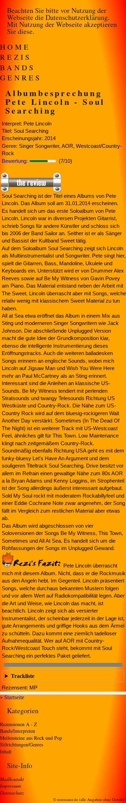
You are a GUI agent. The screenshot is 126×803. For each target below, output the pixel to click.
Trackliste (22, 676)
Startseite (14, 697)
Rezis (16, 57)
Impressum (10, 785)
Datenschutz (12, 792)
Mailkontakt (12, 779)
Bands (18, 67)
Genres (21, 77)
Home (15, 47)
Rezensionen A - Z (18, 724)
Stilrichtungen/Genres (21, 744)
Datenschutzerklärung (77, 17)
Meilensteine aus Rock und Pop (31, 738)
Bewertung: (15, 161)
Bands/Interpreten (17, 731)
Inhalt (6, 751)
